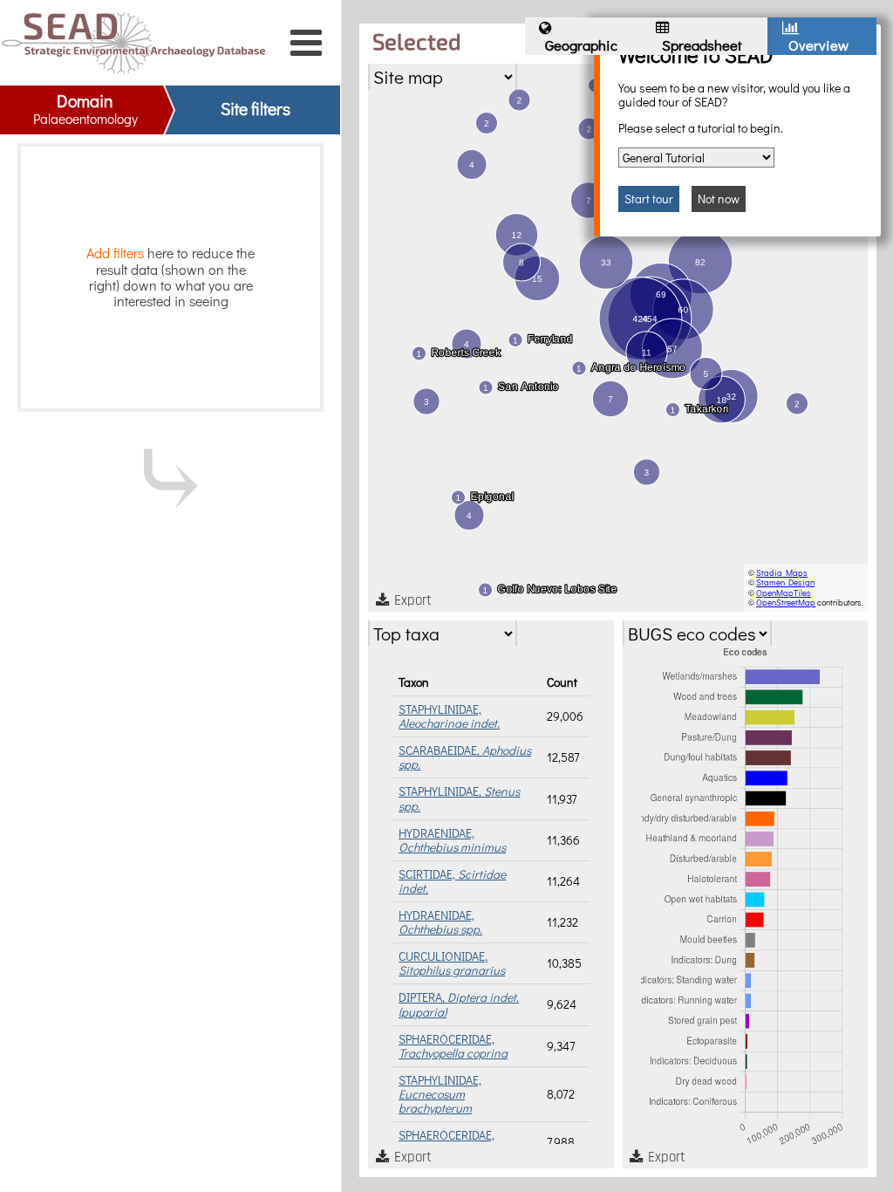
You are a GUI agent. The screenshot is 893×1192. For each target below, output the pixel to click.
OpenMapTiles (783, 593)
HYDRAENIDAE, (452, 840)
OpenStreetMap (785, 602)
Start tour (648, 198)
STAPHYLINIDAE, (449, 716)
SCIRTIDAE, (452, 881)
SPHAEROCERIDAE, (453, 1046)
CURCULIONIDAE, (452, 963)
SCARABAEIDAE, (465, 757)
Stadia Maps (782, 573)
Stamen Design (785, 582)
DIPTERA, (459, 1004)
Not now (719, 198)
